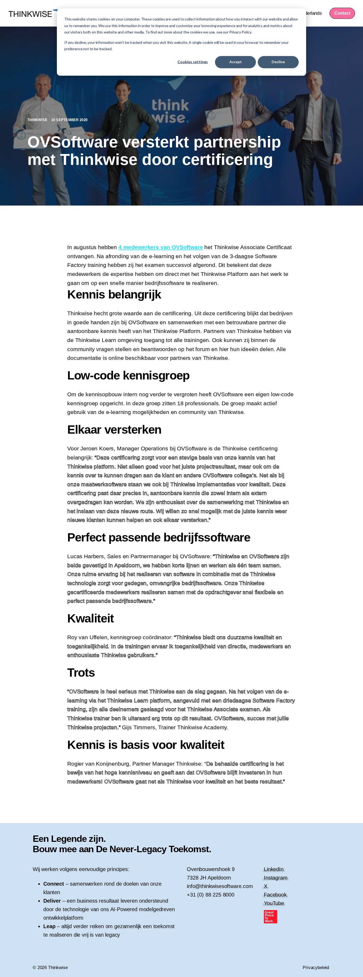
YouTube (274, 903)
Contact (342, 13)
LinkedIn (274, 869)
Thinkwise (38, 120)
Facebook (275, 895)
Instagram (276, 878)
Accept (235, 61)
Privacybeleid (316, 967)
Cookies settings (193, 61)
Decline (278, 61)
